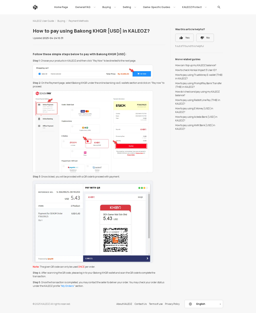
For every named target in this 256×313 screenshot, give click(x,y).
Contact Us (141, 304)
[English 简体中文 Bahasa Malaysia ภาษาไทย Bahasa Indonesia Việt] (203, 304)
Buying (61, 21)
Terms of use (156, 304)
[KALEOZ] (35, 7)
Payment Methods (78, 21)
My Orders (67, 286)
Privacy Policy (172, 304)
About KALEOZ (124, 304)
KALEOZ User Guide (43, 21)
